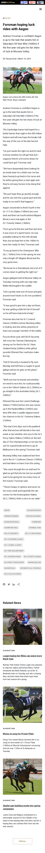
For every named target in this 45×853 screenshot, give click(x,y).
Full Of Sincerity (11, 533)
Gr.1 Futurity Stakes (32, 556)
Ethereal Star (35, 528)
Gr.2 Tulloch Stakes (12, 574)
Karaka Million (34, 562)
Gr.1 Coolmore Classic (13, 539)
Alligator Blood (34, 510)
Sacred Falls (9, 568)
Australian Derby (33, 516)
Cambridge (36, 522)
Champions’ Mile (11, 528)
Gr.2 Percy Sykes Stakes (14, 562)
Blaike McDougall (11, 522)
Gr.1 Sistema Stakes (12, 556)
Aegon (6, 510)
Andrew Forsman (11, 516)
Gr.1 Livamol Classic (12, 545)
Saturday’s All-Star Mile (30, 568)
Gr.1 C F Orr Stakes (33, 533)
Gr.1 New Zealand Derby (14, 551)
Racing (8, 18)
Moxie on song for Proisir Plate (18, 734)
